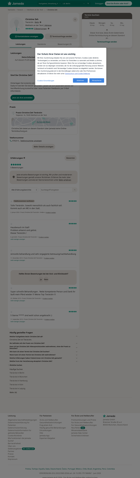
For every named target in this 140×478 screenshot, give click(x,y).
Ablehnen (80, 80)
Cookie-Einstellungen (45, 81)
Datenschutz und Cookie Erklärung (77, 74)
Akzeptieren (97, 80)
